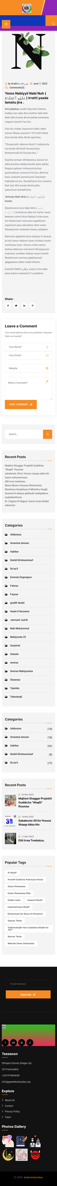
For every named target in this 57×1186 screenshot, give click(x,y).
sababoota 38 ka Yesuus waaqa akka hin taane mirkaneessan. (27, 475)
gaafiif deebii (17, 602)
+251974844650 (11, 1075)
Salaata (14, 654)
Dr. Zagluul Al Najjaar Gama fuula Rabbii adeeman (27, 503)
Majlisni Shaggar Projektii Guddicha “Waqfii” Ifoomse (24, 467)
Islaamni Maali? (35, 900)
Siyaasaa (15, 679)
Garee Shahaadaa (16, 886)
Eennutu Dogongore (21, 577)
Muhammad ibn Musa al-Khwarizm (25, 913)
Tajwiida (14, 688)
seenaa (14, 662)
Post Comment (18, 404)
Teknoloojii (16, 696)
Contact (9, 1105)
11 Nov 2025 (27, 836)
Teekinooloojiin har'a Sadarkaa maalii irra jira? (28, 928)
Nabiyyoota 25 (18, 637)
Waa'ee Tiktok (15, 936)
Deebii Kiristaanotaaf (21, 560)
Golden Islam (14, 900)
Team (8, 1117)
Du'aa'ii (14, 568)
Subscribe (25, 994)
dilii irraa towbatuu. (15, 481)
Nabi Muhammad (19, 628)
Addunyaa (15, 534)
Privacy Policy (12, 1111)
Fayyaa (14, 594)
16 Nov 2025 (27, 816)
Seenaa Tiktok (15, 920)
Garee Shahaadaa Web (19, 893)
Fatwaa (14, 585)
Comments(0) (16, 87)
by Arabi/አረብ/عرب (18, 83)
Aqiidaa (14, 551)
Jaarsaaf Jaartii (19, 619)
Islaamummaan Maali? (19, 907)
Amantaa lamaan (19, 543)
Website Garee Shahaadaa (21, 943)
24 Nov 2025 (27, 794)
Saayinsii (15, 645)
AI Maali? (12, 872)
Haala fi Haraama (19, 611)
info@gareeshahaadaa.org (16, 1081)
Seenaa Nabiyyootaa (21, 671)
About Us (10, 1100)
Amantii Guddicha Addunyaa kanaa (25, 879)
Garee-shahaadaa (33, 1177)
